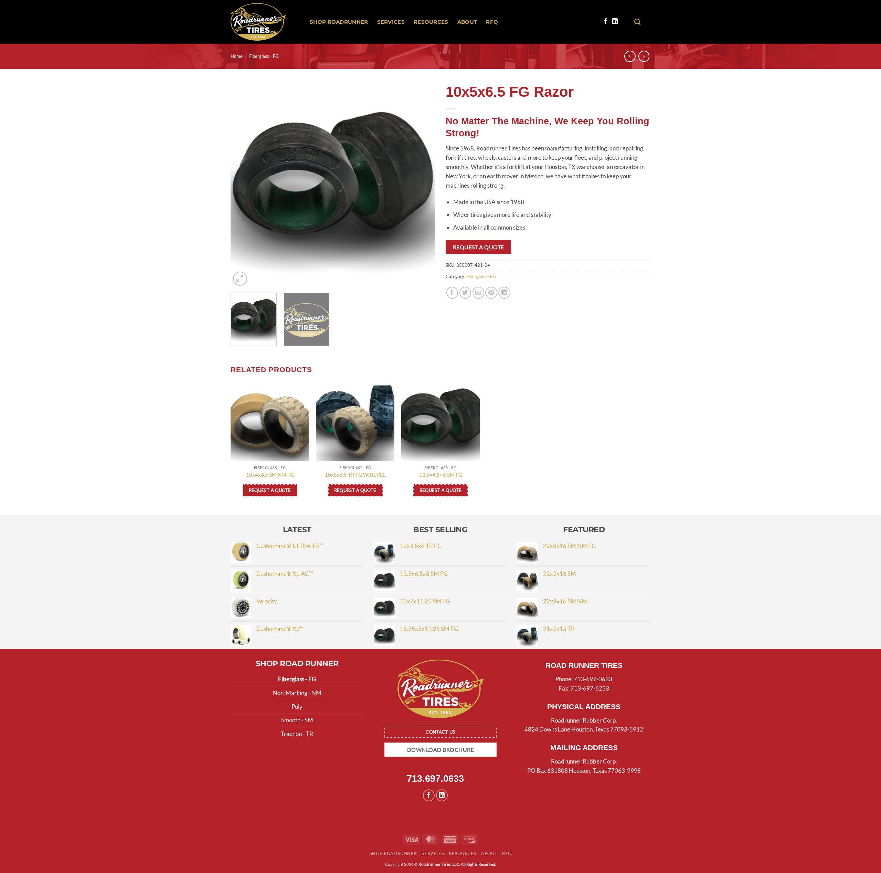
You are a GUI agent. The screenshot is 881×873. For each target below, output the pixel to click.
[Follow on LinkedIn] (615, 21)
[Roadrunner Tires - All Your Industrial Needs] (258, 21)
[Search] (637, 22)
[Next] (422, 185)
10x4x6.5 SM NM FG (270, 475)
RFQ (492, 22)
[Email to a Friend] (479, 293)
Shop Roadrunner (339, 22)
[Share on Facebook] (452, 293)
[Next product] (630, 56)
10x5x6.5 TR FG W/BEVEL (355, 475)
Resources (431, 22)
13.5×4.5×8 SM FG (440, 475)
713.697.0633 (435, 779)
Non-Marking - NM (297, 692)
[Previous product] (644, 56)
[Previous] (243, 185)
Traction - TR (297, 733)
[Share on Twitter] (465, 293)
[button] (240, 279)
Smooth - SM (297, 720)
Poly (296, 706)
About (467, 22)
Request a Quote (478, 247)
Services (391, 22)
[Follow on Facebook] (605, 21)
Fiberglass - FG (264, 56)
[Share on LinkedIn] (504, 293)
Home (237, 56)
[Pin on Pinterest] (491, 293)
